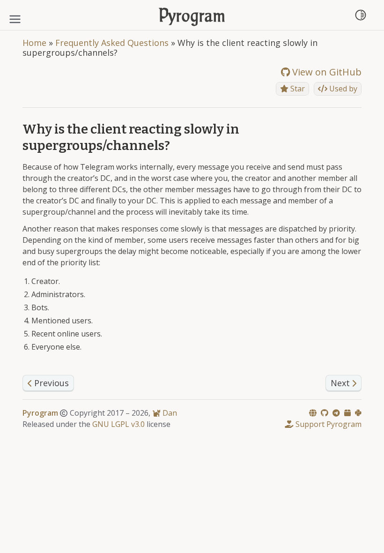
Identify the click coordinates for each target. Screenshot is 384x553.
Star (296, 88)
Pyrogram (192, 17)
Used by (342, 88)
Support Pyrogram (328, 424)
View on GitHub (326, 72)
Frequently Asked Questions (112, 42)
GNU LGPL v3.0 (118, 424)
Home (34, 42)
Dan (169, 413)
